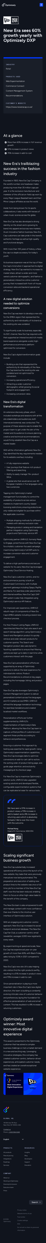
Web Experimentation (15, 81)
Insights (27, 1152)
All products (7, 1152)
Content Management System (19, 91)
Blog (26, 1155)
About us (6, 1178)
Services (6, 1165)
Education (28, 1165)
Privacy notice (21, 1210)
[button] (7, 1091)
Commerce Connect (15, 86)
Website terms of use (24, 1213)
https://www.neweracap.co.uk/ (19, 107)
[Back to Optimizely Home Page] (9, 5)
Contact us (7, 1129)
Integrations (7, 1159)
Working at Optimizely (10, 1181)
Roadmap (6, 1162)
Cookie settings (22, 1220)
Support (27, 1162)
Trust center (21, 1217)
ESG (18, 1224)
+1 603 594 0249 (14, 1132)
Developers (28, 1159)
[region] (23, 1084)
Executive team (8, 1187)
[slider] (28, 1081)
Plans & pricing (8, 1155)
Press (5, 1190)
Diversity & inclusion (10, 1184)
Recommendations (14, 95)
